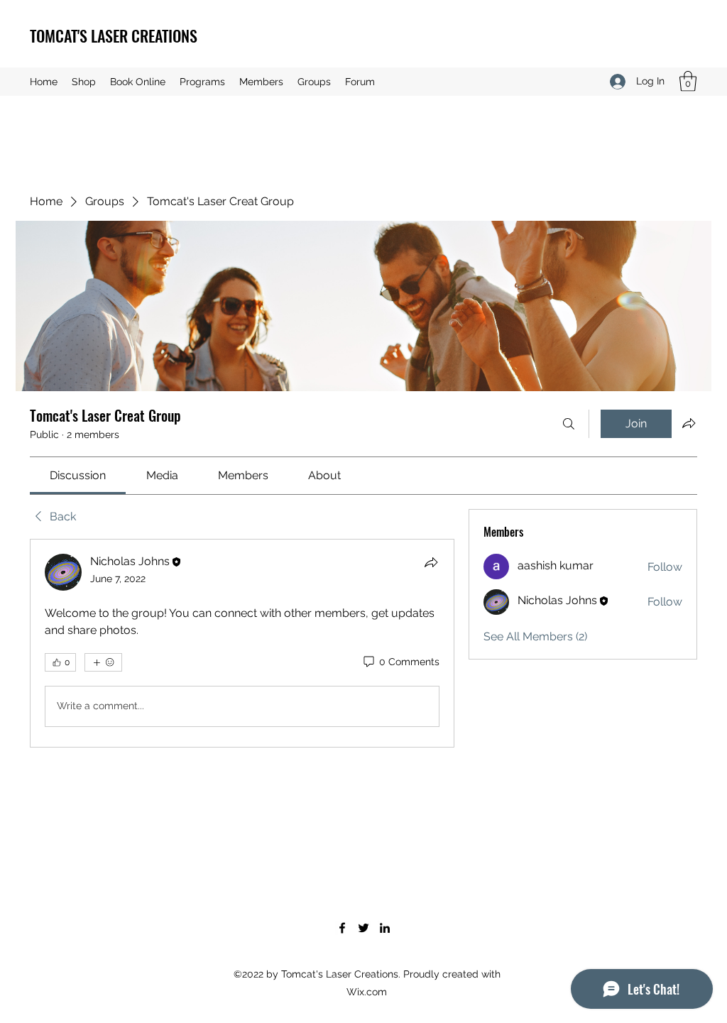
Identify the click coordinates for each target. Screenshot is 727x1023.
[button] (687, 81)
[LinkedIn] (385, 928)
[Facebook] (342, 928)
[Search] (568, 424)
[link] (78, 475)
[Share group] (688, 423)
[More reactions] (103, 662)
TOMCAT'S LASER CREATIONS (113, 35)
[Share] (430, 562)
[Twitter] (363, 928)
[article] (242, 643)
